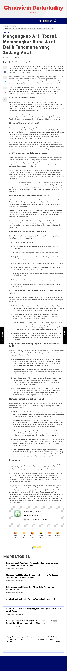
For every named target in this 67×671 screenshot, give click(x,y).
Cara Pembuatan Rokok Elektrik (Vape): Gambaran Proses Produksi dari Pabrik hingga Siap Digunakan (31, 622)
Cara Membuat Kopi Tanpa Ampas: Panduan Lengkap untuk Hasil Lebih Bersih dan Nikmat (32, 564)
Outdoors (6, 32)
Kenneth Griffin (6, 57)
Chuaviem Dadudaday (33, 7)
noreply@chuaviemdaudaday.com (38, 519)
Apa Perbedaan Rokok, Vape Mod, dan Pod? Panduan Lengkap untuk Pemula (33, 610)
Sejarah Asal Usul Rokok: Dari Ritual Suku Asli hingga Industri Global (30, 588)
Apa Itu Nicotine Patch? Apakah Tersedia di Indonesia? (30, 599)
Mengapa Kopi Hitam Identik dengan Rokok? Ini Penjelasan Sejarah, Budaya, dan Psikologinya (32, 576)
